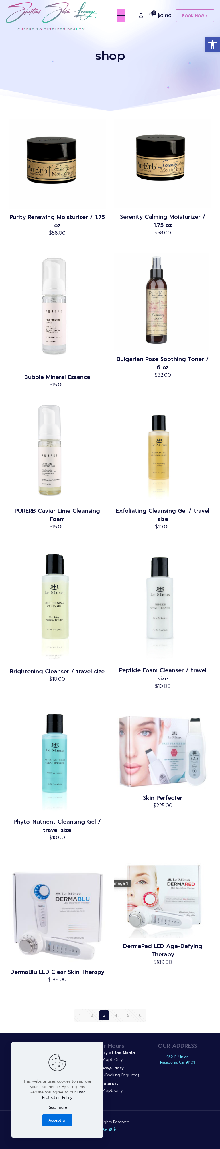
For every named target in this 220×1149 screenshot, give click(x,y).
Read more (57, 1107)
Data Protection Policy (63, 1094)
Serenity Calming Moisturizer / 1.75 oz (162, 220)
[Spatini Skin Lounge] (52, 15)
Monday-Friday (110, 1068)
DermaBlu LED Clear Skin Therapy (57, 972)
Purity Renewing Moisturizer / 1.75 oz (57, 221)
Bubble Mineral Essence (57, 377)
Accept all (57, 1120)
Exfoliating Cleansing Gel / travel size (162, 514)
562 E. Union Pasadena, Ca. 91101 (177, 1059)
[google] (105, 1129)
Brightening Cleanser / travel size (57, 671)
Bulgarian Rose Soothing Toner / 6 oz (163, 363)
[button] (212, 44)
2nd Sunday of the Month (110, 1052)
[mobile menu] (121, 16)
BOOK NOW (193, 16)
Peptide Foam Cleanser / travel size (163, 674)
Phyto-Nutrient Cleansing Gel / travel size (57, 825)
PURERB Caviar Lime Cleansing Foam (57, 514)
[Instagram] (110, 1129)
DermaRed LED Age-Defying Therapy (162, 950)
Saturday (110, 1083)
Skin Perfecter (162, 797)
